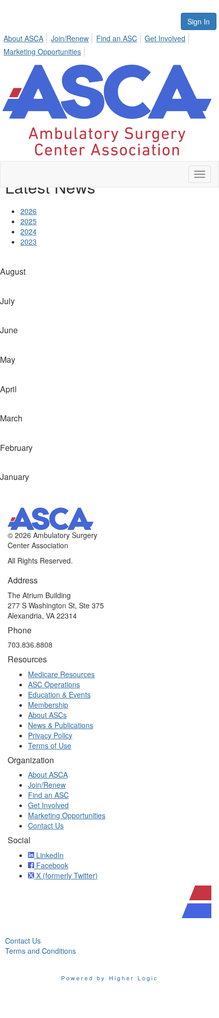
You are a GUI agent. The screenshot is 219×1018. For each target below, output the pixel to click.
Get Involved (165, 38)
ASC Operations (54, 684)
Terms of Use (49, 745)
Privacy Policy (50, 735)
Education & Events (59, 694)
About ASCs (47, 715)
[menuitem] (26, 36)
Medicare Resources (61, 674)
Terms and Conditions (40, 951)
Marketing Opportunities (42, 51)
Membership (48, 705)
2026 (28, 211)
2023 (28, 241)
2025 (28, 221)
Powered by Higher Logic (109, 978)
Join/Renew (70, 38)
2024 (28, 231)
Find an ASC (116, 38)
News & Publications (60, 725)
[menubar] (109, 43)
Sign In (198, 21)
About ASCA (23, 38)
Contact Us (46, 825)
